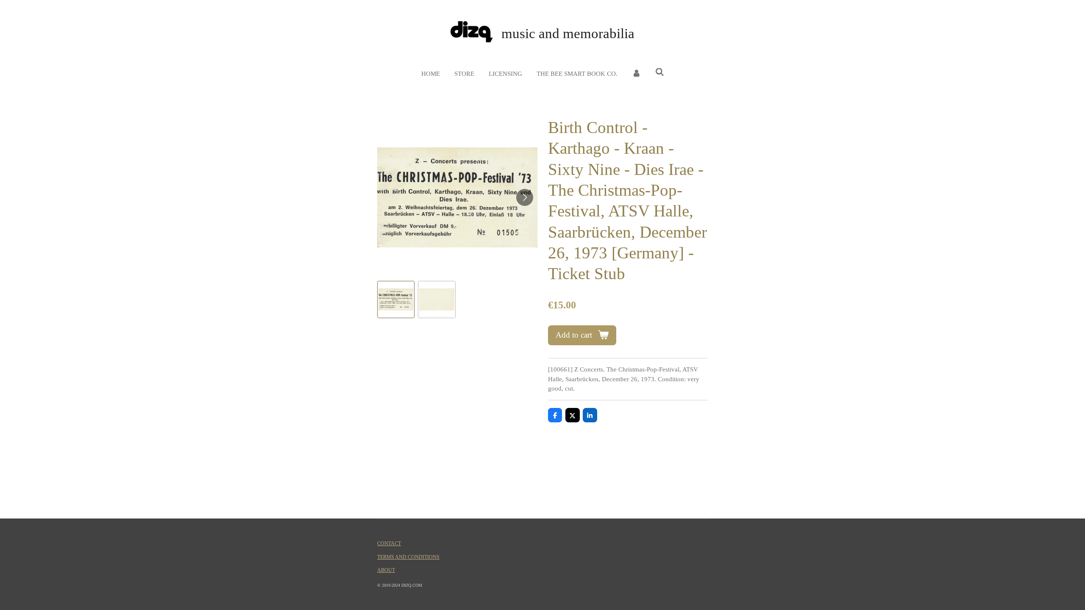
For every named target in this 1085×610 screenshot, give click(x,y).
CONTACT (389, 543)
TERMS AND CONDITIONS (408, 557)
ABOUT (386, 570)
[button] (396, 299)
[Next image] (524, 197)
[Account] (636, 74)
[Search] (659, 72)
